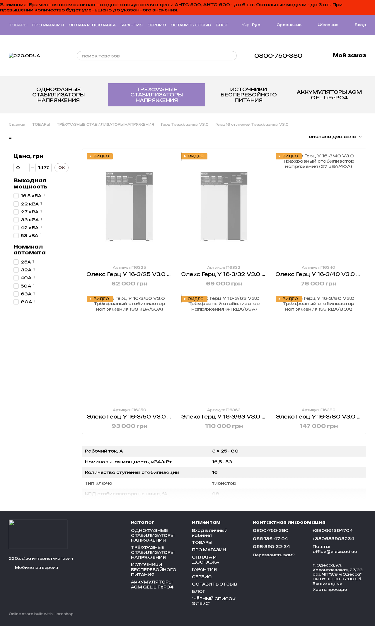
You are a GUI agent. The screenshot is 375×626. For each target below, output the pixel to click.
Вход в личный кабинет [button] (210, 533)
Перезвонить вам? (274, 555)
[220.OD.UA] (38, 534)
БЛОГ (222, 25)
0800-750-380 (278, 55)
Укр (246, 25)
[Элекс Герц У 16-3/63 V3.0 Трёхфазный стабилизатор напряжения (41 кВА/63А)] (224, 349)
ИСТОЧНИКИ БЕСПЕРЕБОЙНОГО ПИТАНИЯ (249, 94)
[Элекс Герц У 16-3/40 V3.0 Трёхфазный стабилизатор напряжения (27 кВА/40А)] (318, 206)
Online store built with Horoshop (41, 614)
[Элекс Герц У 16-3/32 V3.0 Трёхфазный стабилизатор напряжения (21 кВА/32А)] (224, 206)
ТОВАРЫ (18, 25)
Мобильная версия (36, 567)
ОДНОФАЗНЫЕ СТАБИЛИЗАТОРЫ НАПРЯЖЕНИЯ (58, 94)
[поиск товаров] (232, 55)
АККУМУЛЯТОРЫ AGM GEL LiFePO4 (329, 94)
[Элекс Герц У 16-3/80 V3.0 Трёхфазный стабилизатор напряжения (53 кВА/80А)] (318, 349)
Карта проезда (330, 589)
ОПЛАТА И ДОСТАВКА (92, 25)
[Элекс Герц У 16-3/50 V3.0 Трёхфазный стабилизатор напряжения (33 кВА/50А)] (129, 349)
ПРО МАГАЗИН (48, 25)
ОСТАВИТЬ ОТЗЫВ (191, 25)
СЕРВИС (156, 25)
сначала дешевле (332, 136)
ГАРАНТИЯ (131, 25)
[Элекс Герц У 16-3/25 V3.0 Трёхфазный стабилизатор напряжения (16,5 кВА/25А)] (129, 206)
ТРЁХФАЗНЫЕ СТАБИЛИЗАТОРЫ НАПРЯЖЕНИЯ (156, 94)
